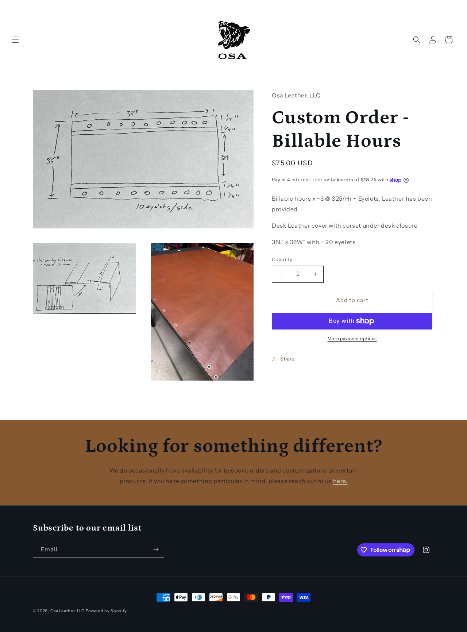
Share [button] (287, 358)
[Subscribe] (156, 549)
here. (340, 481)
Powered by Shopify (106, 610)
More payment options (352, 338)
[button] (15, 40)
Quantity (282, 259)
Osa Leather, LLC (67, 610)
